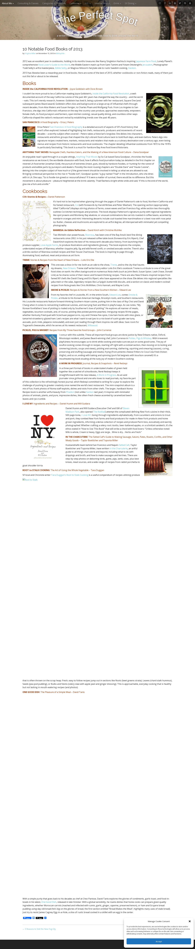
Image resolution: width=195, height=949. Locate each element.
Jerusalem (147, 64)
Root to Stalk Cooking (77, 475)
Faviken (132, 68)
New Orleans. (69, 268)
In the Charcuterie (119, 448)
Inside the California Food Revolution (110, 93)
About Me (7, 3)
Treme (113, 264)
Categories (48, 3)
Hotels (62, 3)
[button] (189, 921)
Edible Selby (61, 68)
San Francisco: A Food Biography (66, 127)
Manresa (89, 234)
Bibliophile (60, 53)
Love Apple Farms (49, 245)
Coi (76, 205)
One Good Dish (48, 902)
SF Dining (130, 3)
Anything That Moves (87, 156)
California (75, 3)
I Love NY (86, 415)
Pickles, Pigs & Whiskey (140, 338)
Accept (159, 941)
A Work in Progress (106, 375)
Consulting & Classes (28, 3)
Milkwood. (93, 325)
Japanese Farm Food (146, 61)
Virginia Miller (30, 53)
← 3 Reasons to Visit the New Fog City (39, 929)
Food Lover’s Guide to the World (54, 64)
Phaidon (70, 392)
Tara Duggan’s (58, 475)
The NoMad (99, 411)
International (101, 3)
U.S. (87, 3)
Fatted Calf (124, 445)
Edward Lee (115, 294)
